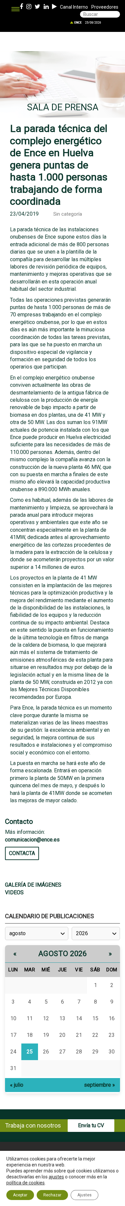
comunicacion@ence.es (32, 839)
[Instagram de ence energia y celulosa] (28, 7)
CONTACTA (22, 853)
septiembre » (99, 1085)
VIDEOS (14, 892)
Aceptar (20, 1195)
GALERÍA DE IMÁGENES (33, 885)
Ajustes (84, 1195)
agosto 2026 (62, 953)
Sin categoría (67, 214)
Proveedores (104, 7)
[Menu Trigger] (15, 9)
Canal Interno (74, 7)
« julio (16, 1085)
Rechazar (52, 1195)
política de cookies (25, 1182)
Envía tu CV (91, 1125)
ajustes (56, 1176)
